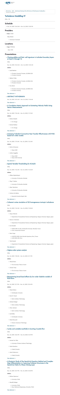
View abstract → (11, 93)
